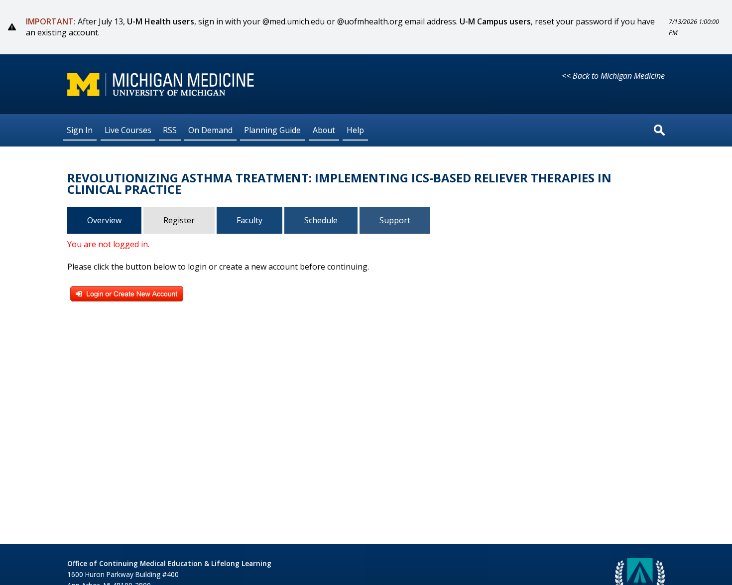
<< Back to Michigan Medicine (613, 75)
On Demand (210, 130)
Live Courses (128, 130)
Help (355, 130)
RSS (170, 130)
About (324, 130)
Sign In (80, 130)
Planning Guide (272, 130)
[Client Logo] (160, 93)
